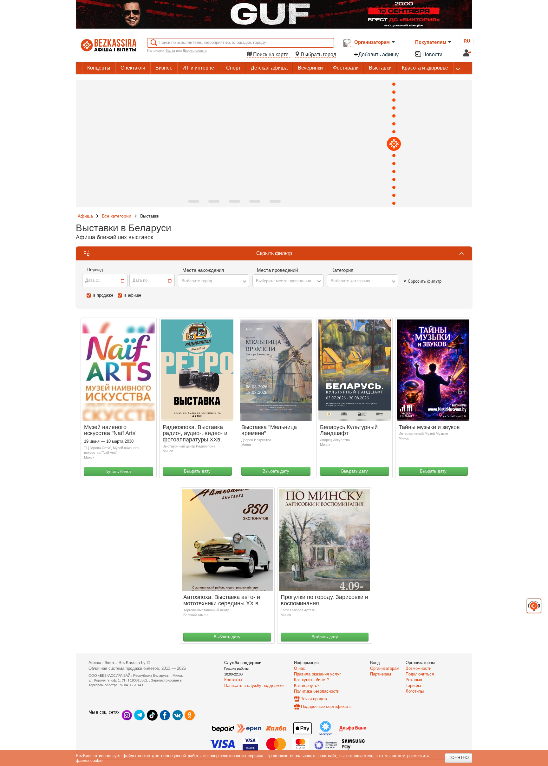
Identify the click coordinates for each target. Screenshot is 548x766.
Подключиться (420, 674)
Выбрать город (318, 54)
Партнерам (380, 674)
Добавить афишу (378, 54)
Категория (342, 270)
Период (95, 269)
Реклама (414, 679)
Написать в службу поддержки (254, 685)
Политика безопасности (316, 691)
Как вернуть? (306, 685)
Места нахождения (203, 270)
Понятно (458, 757)
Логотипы (415, 691)
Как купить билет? (311, 679)
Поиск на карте (271, 54)
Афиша (85, 215)
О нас (299, 668)
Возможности (418, 668)
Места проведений (277, 270)
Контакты (233, 679)
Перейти (428, 196)
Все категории (116, 215)
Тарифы (413, 685)
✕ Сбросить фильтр (422, 281)
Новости (431, 54)
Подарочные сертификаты (326, 706)
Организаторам (372, 42)
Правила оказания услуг (317, 674)
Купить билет (118, 471)
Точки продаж (314, 698)
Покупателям (430, 42)
